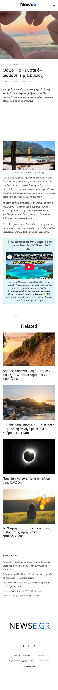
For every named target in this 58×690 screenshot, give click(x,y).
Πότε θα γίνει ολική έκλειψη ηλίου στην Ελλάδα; (26, 480)
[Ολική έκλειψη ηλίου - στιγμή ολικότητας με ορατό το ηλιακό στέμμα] (29, 456)
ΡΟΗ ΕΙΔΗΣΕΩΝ (19, 64)
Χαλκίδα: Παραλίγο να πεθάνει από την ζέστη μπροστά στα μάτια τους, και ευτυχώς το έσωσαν (27, 565)
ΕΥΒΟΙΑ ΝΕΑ (7, 64)
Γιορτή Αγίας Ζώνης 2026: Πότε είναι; (23, 591)
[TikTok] (34, 646)
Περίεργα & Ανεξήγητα (18, 661)
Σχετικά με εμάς (29, 666)
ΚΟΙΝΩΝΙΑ (40, 655)
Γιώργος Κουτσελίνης (11, 81)
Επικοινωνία (44, 661)
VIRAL (33, 661)
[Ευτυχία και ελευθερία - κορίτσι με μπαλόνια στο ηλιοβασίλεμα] (29, 506)
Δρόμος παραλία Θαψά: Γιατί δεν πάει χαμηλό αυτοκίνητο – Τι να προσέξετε (26, 374)
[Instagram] (28, 646)
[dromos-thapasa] (29, 349)
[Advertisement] (23, 122)
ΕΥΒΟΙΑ (16, 316)
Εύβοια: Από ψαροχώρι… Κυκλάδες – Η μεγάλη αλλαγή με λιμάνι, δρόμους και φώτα (28, 429)
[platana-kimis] (29, 402)
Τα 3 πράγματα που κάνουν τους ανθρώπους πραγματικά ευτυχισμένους (26, 532)
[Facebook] (23, 646)
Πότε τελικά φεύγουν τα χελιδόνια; (21, 595)
